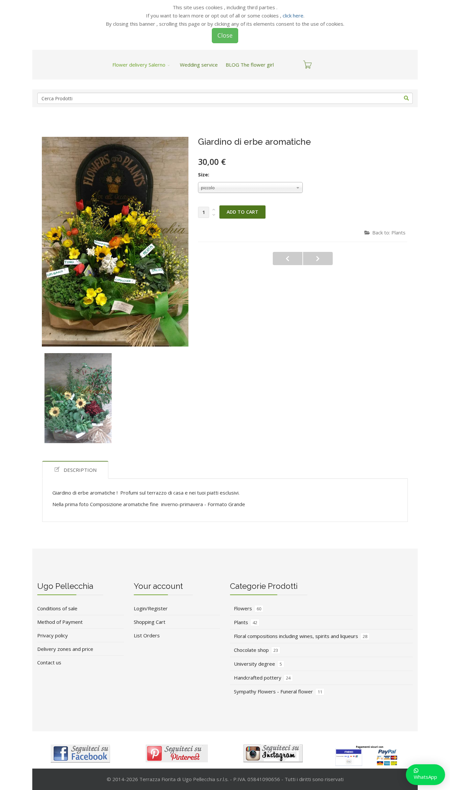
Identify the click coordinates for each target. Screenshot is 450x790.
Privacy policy (52, 635)
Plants (245, 622)
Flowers (247, 608)
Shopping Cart (149, 622)
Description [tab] (80, 470)
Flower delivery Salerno (138, 64)
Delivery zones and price (65, 649)
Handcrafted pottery (262, 677)
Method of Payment (60, 622)
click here (293, 15)
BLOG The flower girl (250, 64)
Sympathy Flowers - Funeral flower (278, 691)
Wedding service (199, 64)
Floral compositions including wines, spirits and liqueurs (300, 636)
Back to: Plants (389, 232)
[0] (307, 64)
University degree (258, 663)
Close (225, 35)
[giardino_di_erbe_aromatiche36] (78, 398)
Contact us (49, 662)
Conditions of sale (57, 608)
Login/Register (151, 608)
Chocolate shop (256, 650)
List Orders (147, 635)
